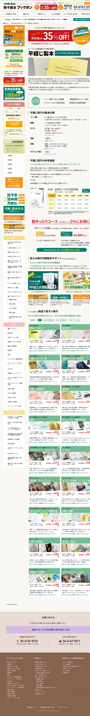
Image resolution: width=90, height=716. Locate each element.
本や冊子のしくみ (13, 453)
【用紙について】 (49, 141)
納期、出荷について (14, 252)
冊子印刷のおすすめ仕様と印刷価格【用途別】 (15, 434)
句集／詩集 (11, 389)
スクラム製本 (13, 308)
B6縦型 (10, 168)
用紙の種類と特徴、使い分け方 (15, 458)
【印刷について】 (49, 148)
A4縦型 (10, 155)
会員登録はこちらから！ (64, 3)
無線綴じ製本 (13, 299)
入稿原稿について (40, 693)
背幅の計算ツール (40, 668)
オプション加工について (15, 292)
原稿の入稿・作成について (15, 272)
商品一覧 (14, 324)
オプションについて (40, 691)
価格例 (41, 350)
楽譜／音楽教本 (12, 346)
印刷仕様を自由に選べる (61, 249)
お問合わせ (66, 672)
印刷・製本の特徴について (15, 278)
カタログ (10, 369)
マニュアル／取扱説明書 (15, 359)
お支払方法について (40, 664)
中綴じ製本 (12, 304)
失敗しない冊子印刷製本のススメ (72, 666)
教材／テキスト (12, 328)
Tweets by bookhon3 (11, 604)
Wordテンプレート (68, 668)
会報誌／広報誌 (12, 401)
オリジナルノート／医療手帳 (15, 384)
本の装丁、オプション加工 (15, 448)
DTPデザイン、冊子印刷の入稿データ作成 (15, 417)
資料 (9, 354)
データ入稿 (66, 670)
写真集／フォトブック (14, 373)
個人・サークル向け (34, 478)
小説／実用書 (12, 393)
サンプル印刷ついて (40, 674)
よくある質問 (66, 664)
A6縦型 (10, 173)
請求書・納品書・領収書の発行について (15, 267)
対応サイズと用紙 (13, 287)
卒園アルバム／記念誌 (14, 341)
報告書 (10, 350)
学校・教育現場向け (34, 325)
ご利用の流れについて (14, 248)
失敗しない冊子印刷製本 (14, 412)
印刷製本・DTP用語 (13, 439)
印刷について (39, 689)
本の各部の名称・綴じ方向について (46, 687)
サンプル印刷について (14, 283)
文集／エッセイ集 (13, 337)
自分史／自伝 (12, 397)
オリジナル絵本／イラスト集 (15, 378)
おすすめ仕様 (33, 350)
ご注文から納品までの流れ (42, 672)
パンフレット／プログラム (15, 364)
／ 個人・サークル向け (52, 447)
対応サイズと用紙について (42, 670)
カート (78, 3)
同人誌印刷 (11, 443)
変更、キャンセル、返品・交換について (14, 261)
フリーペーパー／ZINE (14, 406)
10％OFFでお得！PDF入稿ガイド (15, 243)
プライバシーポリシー (63, 707)
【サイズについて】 (49, 135)
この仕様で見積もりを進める (14, 124)
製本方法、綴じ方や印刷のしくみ (15, 464)
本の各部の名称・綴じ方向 (15, 317)
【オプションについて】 (50, 154)
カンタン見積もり (68, 662)
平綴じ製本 (12, 312)
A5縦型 (10, 164)
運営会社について (32, 707)
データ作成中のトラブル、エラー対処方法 (14, 428)
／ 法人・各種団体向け (75, 356)
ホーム (7, 23)
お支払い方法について (14, 256)
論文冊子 (10, 333)
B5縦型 (10, 160)
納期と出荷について (40, 662)
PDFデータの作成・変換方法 (15, 423)
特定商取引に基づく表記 (47, 707)
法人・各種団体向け (66, 447)
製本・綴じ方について (14, 296)
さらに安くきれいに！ (51, 350)
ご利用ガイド (14, 238)
